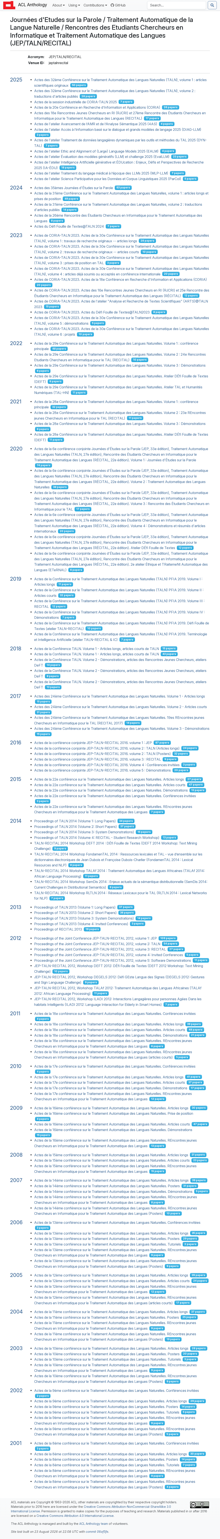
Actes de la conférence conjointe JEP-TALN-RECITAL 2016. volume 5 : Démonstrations (102, 770)
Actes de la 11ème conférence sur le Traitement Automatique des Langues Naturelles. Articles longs (111, 1312)
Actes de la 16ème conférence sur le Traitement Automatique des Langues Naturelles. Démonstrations (113, 1129)
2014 (15, 821)
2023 (16, 235)
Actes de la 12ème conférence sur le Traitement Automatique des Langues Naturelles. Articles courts (112, 1281)
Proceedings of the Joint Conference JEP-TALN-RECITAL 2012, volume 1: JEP (95, 938)
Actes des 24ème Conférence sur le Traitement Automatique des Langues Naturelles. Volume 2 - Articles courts (120, 707)
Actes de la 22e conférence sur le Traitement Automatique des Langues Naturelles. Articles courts (109, 785)
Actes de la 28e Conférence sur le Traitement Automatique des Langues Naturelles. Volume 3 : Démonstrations (120, 423)
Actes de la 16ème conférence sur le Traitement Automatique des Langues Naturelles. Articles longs (111, 1108)
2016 (15, 742)
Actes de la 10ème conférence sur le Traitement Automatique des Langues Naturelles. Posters (107, 1354)
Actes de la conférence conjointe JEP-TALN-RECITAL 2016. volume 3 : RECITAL (97, 759)
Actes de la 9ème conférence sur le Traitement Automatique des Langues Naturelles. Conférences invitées (116, 1390)
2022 (16, 343)
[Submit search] (212, 5)
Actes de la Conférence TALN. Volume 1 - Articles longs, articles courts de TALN (96, 648)
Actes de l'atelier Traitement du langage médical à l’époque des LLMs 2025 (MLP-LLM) (101, 173)
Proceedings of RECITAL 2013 (58, 929)
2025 (16, 80)
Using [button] (72, 5)
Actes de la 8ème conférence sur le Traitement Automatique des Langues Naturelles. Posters (106, 1459)
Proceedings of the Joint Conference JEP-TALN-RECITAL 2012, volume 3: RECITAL (100, 949)
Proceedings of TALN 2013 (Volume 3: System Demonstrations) (84, 918)
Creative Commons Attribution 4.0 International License (75, 1515)
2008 (16, 1155)
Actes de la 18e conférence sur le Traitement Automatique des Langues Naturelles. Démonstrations (111, 1035)
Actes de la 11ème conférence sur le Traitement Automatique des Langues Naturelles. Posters (106, 1317)
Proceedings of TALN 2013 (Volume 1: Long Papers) (75, 907)
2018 (15, 648)
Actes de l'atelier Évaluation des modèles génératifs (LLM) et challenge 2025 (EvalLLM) (102, 156)
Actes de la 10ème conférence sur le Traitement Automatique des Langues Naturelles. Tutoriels (107, 1359)
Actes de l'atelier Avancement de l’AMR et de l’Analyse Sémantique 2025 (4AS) (95, 124)
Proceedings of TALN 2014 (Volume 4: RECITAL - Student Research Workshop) (96, 837)
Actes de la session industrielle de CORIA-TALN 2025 (75, 102)
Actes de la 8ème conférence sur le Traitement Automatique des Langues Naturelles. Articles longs (110, 1454)
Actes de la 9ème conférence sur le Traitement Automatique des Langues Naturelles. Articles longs (110, 1401)
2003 (16, 1348)
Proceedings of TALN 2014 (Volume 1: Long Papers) (75, 821)
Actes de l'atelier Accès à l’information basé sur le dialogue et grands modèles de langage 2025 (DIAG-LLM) (117, 129)
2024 (16, 188)
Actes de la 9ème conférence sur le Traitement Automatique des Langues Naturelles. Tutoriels (106, 1412)
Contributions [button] (94, 5)
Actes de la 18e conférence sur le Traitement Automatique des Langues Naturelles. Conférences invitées (115, 1013)
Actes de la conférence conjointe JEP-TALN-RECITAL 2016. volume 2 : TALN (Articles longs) (107, 748)
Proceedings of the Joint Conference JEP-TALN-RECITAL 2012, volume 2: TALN (97, 944)
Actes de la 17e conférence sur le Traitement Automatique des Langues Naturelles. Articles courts (109, 1082)
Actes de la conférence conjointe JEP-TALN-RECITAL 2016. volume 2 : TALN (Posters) (102, 754)
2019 (15, 579)
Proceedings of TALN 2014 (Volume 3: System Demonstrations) (84, 832)
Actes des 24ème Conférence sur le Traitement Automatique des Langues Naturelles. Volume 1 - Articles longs (119, 696)
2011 (15, 1013)
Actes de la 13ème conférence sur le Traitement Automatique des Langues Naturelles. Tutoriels (107, 1244)
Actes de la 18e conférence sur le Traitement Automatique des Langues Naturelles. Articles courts (109, 1030)
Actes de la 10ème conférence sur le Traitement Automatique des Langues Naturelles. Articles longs (111, 1348)
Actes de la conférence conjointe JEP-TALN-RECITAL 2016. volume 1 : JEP (93, 743)
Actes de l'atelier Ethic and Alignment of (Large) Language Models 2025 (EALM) (96, 151)
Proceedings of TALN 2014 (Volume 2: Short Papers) (75, 826)
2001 (15, 1443)
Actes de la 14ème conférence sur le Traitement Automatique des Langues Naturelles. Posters (107, 1186)
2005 (16, 1275)
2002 (16, 1390)
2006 (16, 1222)
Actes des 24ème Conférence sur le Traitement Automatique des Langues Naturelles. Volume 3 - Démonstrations (121, 728)
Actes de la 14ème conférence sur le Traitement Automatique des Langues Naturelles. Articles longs (111, 1180)
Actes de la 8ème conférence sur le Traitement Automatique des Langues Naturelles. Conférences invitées (116, 1443)
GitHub (120, 5)
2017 (15, 696)
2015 (15, 779)
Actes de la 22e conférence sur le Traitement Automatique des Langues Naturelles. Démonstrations (111, 790)
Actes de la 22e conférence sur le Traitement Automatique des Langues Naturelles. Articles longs (109, 779)
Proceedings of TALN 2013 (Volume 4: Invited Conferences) (81, 924)
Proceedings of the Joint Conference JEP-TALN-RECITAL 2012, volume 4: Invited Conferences (108, 955)
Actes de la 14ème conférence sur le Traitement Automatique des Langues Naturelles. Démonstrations (113, 1191)
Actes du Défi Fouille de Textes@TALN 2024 (69, 226)
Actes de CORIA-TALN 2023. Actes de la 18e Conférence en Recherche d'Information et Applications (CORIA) (120, 279)
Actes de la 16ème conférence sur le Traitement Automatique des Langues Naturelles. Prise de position (113, 1113)
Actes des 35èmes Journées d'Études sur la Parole (73, 187)
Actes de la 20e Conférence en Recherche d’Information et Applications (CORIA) (97, 107)
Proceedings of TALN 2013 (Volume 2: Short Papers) (75, 913)
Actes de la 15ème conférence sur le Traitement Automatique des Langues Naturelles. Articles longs (111, 1155)
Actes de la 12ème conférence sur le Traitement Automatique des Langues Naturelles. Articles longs (111, 1275)
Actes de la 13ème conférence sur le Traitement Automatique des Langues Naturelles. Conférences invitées (117, 1222)
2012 (15, 938)
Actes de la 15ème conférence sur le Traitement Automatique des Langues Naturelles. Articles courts (112, 1160)
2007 (16, 1180)
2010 (15, 1066)
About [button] (57, 5)
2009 (16, 1108)
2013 (15, 907)
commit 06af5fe (97, 1531)
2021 (15, 401)
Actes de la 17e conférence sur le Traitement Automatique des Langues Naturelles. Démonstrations (110, 1088)
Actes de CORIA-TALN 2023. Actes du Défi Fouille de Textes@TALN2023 (92, 312)
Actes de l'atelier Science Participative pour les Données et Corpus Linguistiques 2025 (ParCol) (107, 179)
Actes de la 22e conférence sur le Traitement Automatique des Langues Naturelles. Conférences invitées (115, 796)
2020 (16, 449)
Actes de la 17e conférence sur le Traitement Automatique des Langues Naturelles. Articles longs (108, 1077)
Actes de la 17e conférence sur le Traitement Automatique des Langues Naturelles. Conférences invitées (115, 1066)
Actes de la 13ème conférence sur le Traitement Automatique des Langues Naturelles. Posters (107, 1238)
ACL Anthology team (93, 1523)
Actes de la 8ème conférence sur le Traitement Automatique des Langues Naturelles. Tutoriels (106, 1465)
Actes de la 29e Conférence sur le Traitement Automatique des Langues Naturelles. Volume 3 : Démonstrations (120, 365)
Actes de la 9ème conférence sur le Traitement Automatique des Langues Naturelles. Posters (106, 1407)
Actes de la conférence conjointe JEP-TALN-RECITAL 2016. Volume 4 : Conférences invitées (107, 765)
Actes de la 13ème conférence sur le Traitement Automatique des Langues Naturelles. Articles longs (111, 1233)
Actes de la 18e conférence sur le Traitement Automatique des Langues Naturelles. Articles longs (109, 1024)
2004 (16, 1312)
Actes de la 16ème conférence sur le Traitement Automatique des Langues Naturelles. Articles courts (112, 1124)
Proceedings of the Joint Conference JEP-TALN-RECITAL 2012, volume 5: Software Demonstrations (112, 960)
